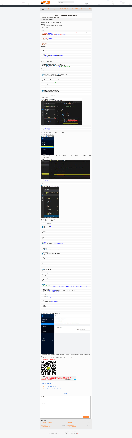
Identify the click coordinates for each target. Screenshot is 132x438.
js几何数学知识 (49, 9)
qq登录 (85, 3)
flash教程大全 (71, 8)
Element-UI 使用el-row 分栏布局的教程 (70, 426)
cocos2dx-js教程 (82, 8)
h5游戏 (85, 8)
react (87, 8)
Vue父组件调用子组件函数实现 (69, 425)
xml (67, 8)
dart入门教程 (54, 9)
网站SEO (65, 8)
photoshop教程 (79, 9)
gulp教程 (58, 9)
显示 (42, 30)
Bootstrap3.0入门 (69, 9)
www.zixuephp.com (70, 432)
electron (51, 8)
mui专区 (75, 8)
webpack (73, 9)
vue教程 (86, 9)
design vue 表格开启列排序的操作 (51, 386)
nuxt (87, 9)
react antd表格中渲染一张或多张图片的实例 (46, 422)
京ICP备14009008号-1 (62, 432)
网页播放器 (82, 9)
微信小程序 (65, 9)
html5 (68, 8)
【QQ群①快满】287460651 (46, 383)
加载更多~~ (66, 393)
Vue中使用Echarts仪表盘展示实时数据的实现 (53, 388)
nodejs (75, 9)
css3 (59, 9)
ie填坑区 (89, 8)
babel (51, 9)
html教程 (60, 8)
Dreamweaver (53, 8)
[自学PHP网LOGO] (45, 3)
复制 (43, 30)
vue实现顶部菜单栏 (43, 425)
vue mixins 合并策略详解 (68, 422)
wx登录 (87, 3)
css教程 (62, 8)
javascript (57, 8)
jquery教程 (48, 8)
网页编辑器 (78, 8)
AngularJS (62, 9)
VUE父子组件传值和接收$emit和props (46, 426)
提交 (86, 416)
